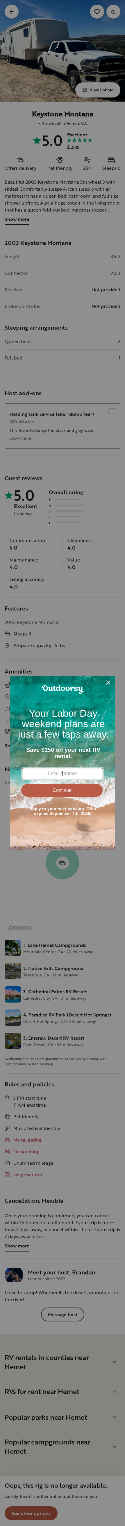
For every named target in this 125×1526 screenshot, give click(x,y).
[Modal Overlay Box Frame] (62, 763)
